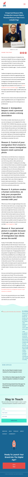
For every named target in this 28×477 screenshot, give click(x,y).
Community (12, 433)
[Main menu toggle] (24, 4)
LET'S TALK (14, 465)
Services (4, 431)
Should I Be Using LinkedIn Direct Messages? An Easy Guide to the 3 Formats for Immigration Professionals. (14, 385)
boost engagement (10, 224)
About (22, 431)
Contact (4, 433)
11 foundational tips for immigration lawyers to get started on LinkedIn (13, 289)
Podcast (16, 431)
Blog (10, 431)
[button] (21, 53)
